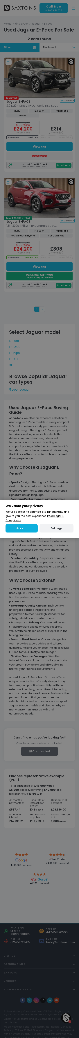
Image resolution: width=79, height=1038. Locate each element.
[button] (56, 528)
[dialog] (39, 519)
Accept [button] (21, 528)
